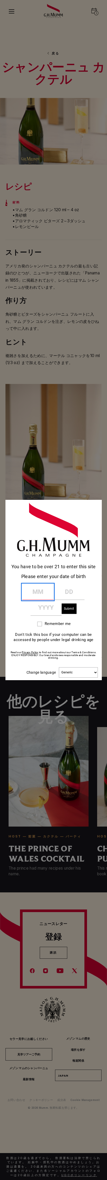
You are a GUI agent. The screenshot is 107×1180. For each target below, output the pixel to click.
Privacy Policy (30, 652)
